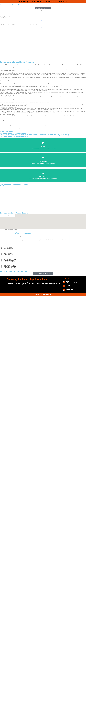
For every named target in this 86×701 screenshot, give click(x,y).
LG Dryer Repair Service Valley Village (22, 641)
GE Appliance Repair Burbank (20, 420)
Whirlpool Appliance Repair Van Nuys (22, 647)
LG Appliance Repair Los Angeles (21, 299)
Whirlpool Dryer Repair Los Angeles (21, 531)
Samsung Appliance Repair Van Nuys (21, 648)
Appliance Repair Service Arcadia (21, 655)
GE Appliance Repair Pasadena (20, 314)
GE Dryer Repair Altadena (19, 363)
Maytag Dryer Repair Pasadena (20, 371)
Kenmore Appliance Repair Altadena (21, 319)
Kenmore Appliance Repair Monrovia (21, 552)
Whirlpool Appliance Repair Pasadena (22, 320)
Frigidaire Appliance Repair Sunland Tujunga (23, 473)
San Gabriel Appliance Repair (20, 429)
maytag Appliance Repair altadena (21, 333)
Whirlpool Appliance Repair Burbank (21, 364)
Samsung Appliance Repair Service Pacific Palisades (24, 634)
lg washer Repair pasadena (20, 324)
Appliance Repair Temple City (20, 548)
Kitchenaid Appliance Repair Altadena (22, 376)
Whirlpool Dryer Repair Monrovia (21, 532)
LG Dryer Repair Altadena (19, 374)
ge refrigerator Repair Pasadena (21, 330)
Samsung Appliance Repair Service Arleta (22, 651)
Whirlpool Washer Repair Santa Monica (22, 524)
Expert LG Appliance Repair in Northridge (22, 481)
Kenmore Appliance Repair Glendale (21, 424)
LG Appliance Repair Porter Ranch (21, 455)
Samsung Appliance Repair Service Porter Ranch (24, 631)
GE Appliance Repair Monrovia (20, 519)
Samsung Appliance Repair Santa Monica (22, 541)
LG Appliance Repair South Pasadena (22, 469)
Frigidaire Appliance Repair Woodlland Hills (23, 475)
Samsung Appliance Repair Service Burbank (23, 653)
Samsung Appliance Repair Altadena (21, 357)
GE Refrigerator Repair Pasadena (21, 685)
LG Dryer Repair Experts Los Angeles (22, 489)
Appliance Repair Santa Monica (20, 577)
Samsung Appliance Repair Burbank (21, 411)
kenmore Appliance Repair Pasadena (21, 343)
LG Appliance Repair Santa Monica (21, 296)
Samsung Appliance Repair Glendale (21, 585)
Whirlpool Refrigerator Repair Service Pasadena (24, 629)
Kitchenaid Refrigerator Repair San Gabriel (23, 506)
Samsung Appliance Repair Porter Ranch (22, 461)
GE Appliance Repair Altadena (20, 354)
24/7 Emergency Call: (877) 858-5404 (14, 271)
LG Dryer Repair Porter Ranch (20, 511)
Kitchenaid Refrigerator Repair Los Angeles (23, 505)
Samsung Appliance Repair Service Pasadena (23, 633)
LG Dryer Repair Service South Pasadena (22, 643)
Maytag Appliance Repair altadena (21, 349)
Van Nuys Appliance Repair (20, 588)
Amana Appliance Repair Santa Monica (22, 561)
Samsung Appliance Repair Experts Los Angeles (24, 484)
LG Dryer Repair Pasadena (20, 510)
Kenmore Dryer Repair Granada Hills (21, 665)
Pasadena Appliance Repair (20, 562)
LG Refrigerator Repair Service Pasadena (22, 628)
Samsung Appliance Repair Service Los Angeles (24, 630)
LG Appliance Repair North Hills (21, 462)
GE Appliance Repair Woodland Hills (21, 518)
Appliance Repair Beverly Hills (20, 553)
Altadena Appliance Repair (20, 563)
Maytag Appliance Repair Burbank (21, 606)
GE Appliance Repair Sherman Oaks (21, 480)
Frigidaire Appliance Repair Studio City (22, 474)
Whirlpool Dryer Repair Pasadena (21, 535)
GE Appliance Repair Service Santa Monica (23, 639)
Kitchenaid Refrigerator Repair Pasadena (22, 509)
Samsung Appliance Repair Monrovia (21, 559)
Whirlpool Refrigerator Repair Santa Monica (23, 537)
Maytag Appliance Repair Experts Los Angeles (23, 485)
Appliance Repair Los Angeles (20, 693)
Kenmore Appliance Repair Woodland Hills (22, 600)
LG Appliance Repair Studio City (21, 468)
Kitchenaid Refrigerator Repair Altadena (22, 379)
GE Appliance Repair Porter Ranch (21, 478)
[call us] (64, 282)
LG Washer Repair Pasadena (20, 568)
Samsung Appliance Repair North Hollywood (23, 678)
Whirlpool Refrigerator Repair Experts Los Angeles (24, 494)
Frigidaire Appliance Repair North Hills (22, 472)
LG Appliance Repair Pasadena (20, 302)
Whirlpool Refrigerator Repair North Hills (22, 536)
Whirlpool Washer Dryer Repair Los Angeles (23, 305)
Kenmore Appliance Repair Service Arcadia (23, 656)
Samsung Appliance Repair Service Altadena (23, 652)
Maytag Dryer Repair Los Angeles (21, 499)
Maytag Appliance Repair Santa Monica (22, 555)
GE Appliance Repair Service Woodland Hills (23, 636)
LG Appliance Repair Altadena (20, 356)
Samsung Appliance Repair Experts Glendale (23, 487)
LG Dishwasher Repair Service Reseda (22, 661)
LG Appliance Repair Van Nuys (20, 646)
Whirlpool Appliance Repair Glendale (21, 617)
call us (67, 281)
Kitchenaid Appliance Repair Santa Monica (23, 592)
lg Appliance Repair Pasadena (20, 334)
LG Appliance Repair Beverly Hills (21, 691)
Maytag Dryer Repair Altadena (20, 350)
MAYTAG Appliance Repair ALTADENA (22, 332)
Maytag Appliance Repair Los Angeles (22, 594)
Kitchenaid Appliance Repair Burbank (22, 313)
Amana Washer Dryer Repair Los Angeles (22, 306)
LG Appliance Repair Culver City (21, 300)
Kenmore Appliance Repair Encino (21, 602)
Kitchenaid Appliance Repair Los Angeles (22, 591)
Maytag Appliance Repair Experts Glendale (23, 486)
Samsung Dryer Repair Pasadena (21, 340)
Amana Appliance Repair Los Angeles (22, 584)
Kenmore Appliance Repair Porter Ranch (22, 449)
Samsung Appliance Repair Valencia (21, 680)
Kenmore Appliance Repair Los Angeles (22, 311)
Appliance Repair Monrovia (20, 544)
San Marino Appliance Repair (20, 503)
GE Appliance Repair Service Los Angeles (22, 635)
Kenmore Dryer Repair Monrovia (21, 516)
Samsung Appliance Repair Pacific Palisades (23, 668)
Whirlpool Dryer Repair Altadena (21, 389)
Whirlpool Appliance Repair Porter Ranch (22, 435)
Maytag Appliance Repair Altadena (21, 318)
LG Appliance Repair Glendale (20, 418)
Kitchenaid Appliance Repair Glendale (22, 421)
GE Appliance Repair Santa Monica (21, 303)
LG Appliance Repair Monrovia (20, 522)
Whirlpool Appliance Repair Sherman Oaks (23, 436)
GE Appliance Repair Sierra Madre (21, 520)
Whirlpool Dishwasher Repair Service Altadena (23, 664)
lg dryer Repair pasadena (19, 322)
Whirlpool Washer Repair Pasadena (21, 525)
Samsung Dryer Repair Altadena (21, 396)
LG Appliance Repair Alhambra (20, 312)
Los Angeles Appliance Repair (20, 581)
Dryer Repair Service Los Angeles (21, 640)
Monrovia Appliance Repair (20, 556)
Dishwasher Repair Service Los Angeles (22, 660)
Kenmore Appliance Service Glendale (21, 444)
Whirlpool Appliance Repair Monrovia (22, 557)
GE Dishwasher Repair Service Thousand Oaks (23, 662)
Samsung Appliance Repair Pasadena (22, 339)
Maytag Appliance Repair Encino (21, 583)
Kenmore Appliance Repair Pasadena (21, 450)
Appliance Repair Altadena (20, 351)
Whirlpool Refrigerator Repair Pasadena (22, 538)
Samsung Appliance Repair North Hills (22, 460)
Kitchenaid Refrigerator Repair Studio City (23, 507)
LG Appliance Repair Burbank (20, 443)
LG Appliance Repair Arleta (20, 407)
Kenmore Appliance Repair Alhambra (21, 309)
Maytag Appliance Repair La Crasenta (22, 597)
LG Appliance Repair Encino (20, 414)
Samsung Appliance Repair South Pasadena (23, 692)
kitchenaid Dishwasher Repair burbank (22, 352)
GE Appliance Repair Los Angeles (21, 308)
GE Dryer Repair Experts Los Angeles (22, 492)
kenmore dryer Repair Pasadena (21, 345)
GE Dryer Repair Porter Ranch (20, 512)
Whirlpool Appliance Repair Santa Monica (22, 437)
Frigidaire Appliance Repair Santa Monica (22, 546)
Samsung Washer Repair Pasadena (21, 565)
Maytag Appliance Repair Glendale (21, 423)
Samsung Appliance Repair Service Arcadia (23, 658)
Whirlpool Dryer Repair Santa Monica (22, 534)
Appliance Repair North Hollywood (21, 549)
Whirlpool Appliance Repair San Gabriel (22, 432)
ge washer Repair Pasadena (20, 328)
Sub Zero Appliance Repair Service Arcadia (23, 654)
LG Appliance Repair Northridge (21, 453)
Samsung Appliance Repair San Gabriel (22, 431)
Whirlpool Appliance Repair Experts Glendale (23, 488)
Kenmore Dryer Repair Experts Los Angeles (23, 493)
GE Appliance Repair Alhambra (20, 307)
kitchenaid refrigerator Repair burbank (22, 348)
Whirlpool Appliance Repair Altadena (21, 355)
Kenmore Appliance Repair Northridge (22, 451)
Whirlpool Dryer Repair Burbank (21, 367)
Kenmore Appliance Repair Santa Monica (22, 543)
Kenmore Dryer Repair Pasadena (21, 383)
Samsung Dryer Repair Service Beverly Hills (23, 642)
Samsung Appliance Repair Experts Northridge (23, 482)
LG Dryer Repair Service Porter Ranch (22, 645)
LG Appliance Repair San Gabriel (21, 430)
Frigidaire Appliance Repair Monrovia (22, 569)
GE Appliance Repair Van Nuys (20, 479)
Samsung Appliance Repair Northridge (22, 457)
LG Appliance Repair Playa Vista (21, 624)
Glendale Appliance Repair (20, 615)
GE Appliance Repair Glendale (20, 419)
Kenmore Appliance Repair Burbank (21, 605)
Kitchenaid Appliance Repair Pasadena (22, 315)
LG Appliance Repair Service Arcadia (21, 659)
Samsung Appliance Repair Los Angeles (22, 540)
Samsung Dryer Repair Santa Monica (21, 529)
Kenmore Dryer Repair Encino (20, 666)
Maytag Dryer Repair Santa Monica (21, 526)
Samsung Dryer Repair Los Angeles (21, 500)
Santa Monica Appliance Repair (20, 572)
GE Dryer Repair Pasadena (20, 331)
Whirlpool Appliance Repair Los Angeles (22, 433)
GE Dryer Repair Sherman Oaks (20, 513)
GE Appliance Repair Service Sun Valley (22, 637)
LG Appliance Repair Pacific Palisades (22, 674)
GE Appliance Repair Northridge (21, 476)
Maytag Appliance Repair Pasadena (21, 369)
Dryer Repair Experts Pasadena (20, 491)
